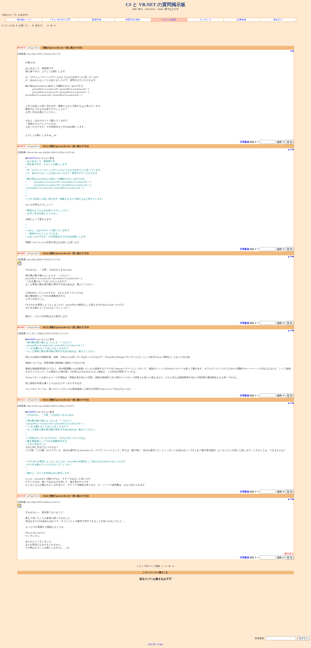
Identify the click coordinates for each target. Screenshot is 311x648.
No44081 (31, 339)
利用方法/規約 (132, 19)
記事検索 (241, 19)
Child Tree (155, 644)
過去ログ (278, 19)
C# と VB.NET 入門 (60, 19)
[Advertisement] (155, 38)
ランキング (205, 19)
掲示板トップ (24, 19)
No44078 (31, 158)
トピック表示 (169, 19)
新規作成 (96, 19)
